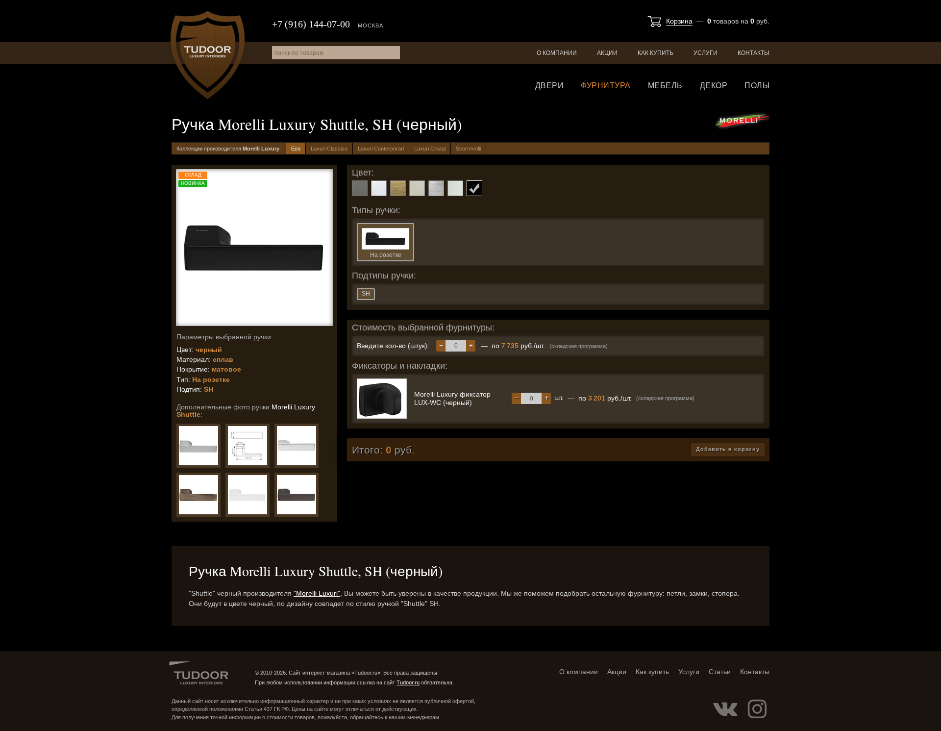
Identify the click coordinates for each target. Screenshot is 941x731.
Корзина (679, 21)
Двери (549, 85)
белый (379, 188)
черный (474, 188)
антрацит (360, 188)
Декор (714, 85)
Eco (295, 148)
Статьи (720, 672)
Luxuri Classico (329, 148)
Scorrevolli (468, 148)
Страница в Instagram (757, 709)
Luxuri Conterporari (381, 148)
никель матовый (417, 188)
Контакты (753, 53)
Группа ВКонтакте (725, 709)
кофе (398, 188)
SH (366, 293)
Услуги (705, 53)
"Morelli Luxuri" (317, 593)
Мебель (665, 85)
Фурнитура (606, 85)
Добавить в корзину (728, 449)
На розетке (385, 255)
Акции (607, 53)
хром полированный (455, 188)
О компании (557, 53)
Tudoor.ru (207, 54)
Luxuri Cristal (430, 148)
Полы (756, 85)
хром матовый (436, 188)
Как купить (655, 53)
